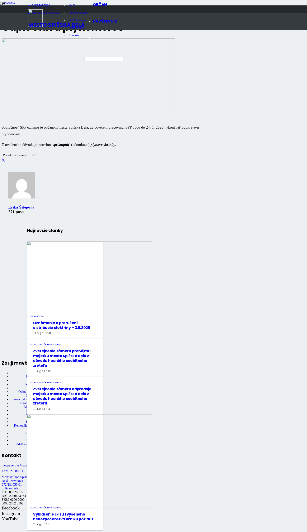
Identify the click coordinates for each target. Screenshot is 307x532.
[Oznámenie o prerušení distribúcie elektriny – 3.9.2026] (89, 316)
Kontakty (74, 35)
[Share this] (3, 160)
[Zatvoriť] (86, 76)
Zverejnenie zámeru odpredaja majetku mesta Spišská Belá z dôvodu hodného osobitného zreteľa (62, 396)
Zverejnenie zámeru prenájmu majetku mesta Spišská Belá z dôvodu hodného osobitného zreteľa (62, 358)
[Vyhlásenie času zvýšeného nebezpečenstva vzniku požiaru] (89, 507)
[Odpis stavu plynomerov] (88, 117)
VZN (72, 5)
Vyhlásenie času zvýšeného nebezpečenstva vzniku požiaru (63, 517)
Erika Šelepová (21, 207)
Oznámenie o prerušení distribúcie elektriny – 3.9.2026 (61, 325)
